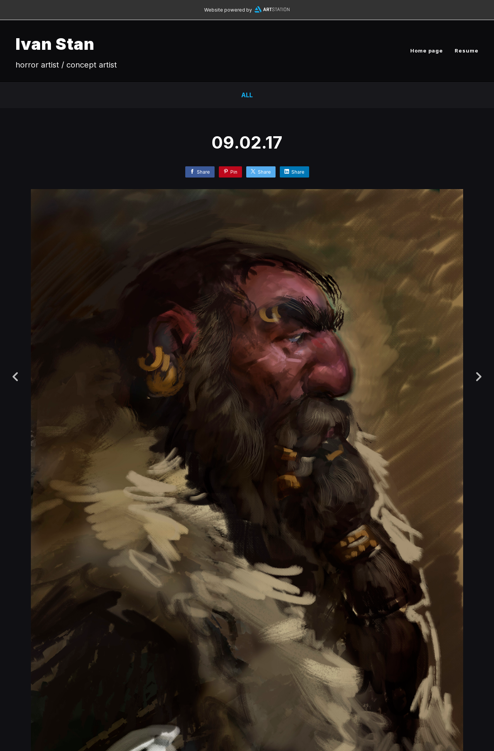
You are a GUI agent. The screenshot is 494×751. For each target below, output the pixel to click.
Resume (467, 50)
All (247, 95)
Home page (426, 50)
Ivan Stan (55, 44)
